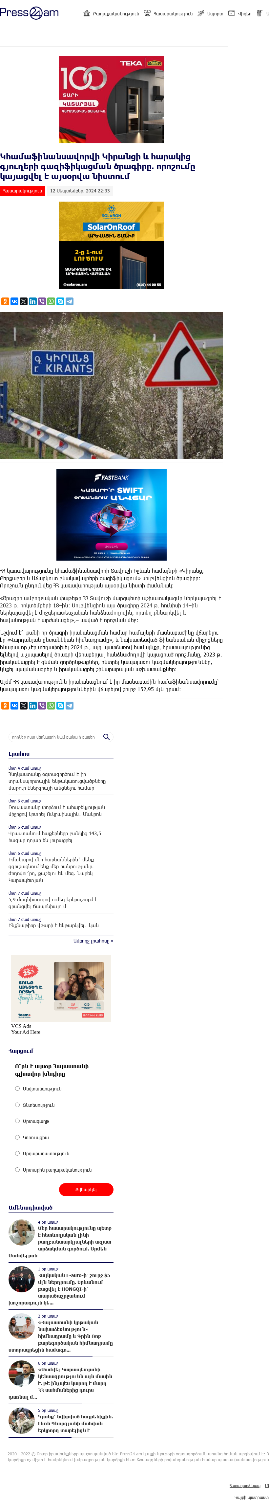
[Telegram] (69, 301)
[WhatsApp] (51, 301)
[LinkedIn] (33, 301)
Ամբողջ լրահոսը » (93, 941)
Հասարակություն (173, 13)
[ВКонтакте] (14, 301)
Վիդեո (245, 13)
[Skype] (60, 301)
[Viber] (42, 301)
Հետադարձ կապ (245, 1485)
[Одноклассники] (5, 301)
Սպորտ (215, 13)
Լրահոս (19, 753)
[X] (24, 301)
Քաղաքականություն (116, 13)
